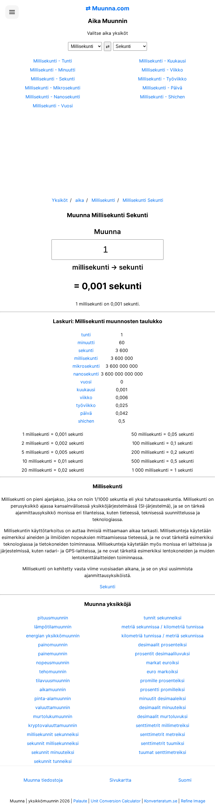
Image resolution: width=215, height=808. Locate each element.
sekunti (86, 350)
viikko (86, 397)
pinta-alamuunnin (52, 698)
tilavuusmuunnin (53, 680)
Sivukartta (120, 780)
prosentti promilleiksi (162, 689)
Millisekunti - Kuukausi (162, 61)
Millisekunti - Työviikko (162, 79)
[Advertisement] (107, 150)
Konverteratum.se (160, 800)
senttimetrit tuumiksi (162, 743)
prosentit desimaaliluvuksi (162, 653)
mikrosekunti (86, 366)
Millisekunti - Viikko (162, 70)
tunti (86, 334)
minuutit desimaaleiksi (162, 698)
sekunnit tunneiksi (53, 761)
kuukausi (86, 389)
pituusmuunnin (53, 618)
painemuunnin (52, 653)
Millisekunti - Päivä (162, 88)
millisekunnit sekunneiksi (53, 734)
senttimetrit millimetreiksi (162, 725)
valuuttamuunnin (52, 707)
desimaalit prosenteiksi (162, 644)
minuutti (86, 342)
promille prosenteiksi (162, 680)
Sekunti (107, 586)
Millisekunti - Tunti (52, 61)
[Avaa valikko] (12, 12)
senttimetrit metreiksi (162, 734)
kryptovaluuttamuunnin (52, 725)
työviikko (86, 405)
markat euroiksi (162, 662)
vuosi (86, 382)
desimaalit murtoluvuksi (162, 716)
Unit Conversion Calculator (116, 800)
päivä (86, 413)
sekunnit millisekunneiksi (53, 743)
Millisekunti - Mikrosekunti (52, 88)
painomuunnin (52, 644)
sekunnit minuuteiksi (52, 752)
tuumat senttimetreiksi (162, 752)
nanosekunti (86, 374)
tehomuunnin (52, 671)
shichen (86, 421)
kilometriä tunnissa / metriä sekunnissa (162, 635)
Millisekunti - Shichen (162, 96)
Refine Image (193, 800)
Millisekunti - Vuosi (53, 105)
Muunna (107, 232)
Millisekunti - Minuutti (52, 70)
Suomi (184, 780)
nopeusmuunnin (52, 662)
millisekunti (86, 358)
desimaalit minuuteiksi (162, 707)
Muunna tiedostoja (43, 780)
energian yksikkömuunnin (53, 635)
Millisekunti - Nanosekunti (52, 96)
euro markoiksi (162, 671)
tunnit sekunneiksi (162, 618)
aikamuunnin (52, 689)
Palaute (80, 800)
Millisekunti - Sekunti (53, 79)
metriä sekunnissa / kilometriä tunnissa (162, 626)
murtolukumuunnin (52, 716)
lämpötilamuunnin (52, 626)
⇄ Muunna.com (107, 8)
